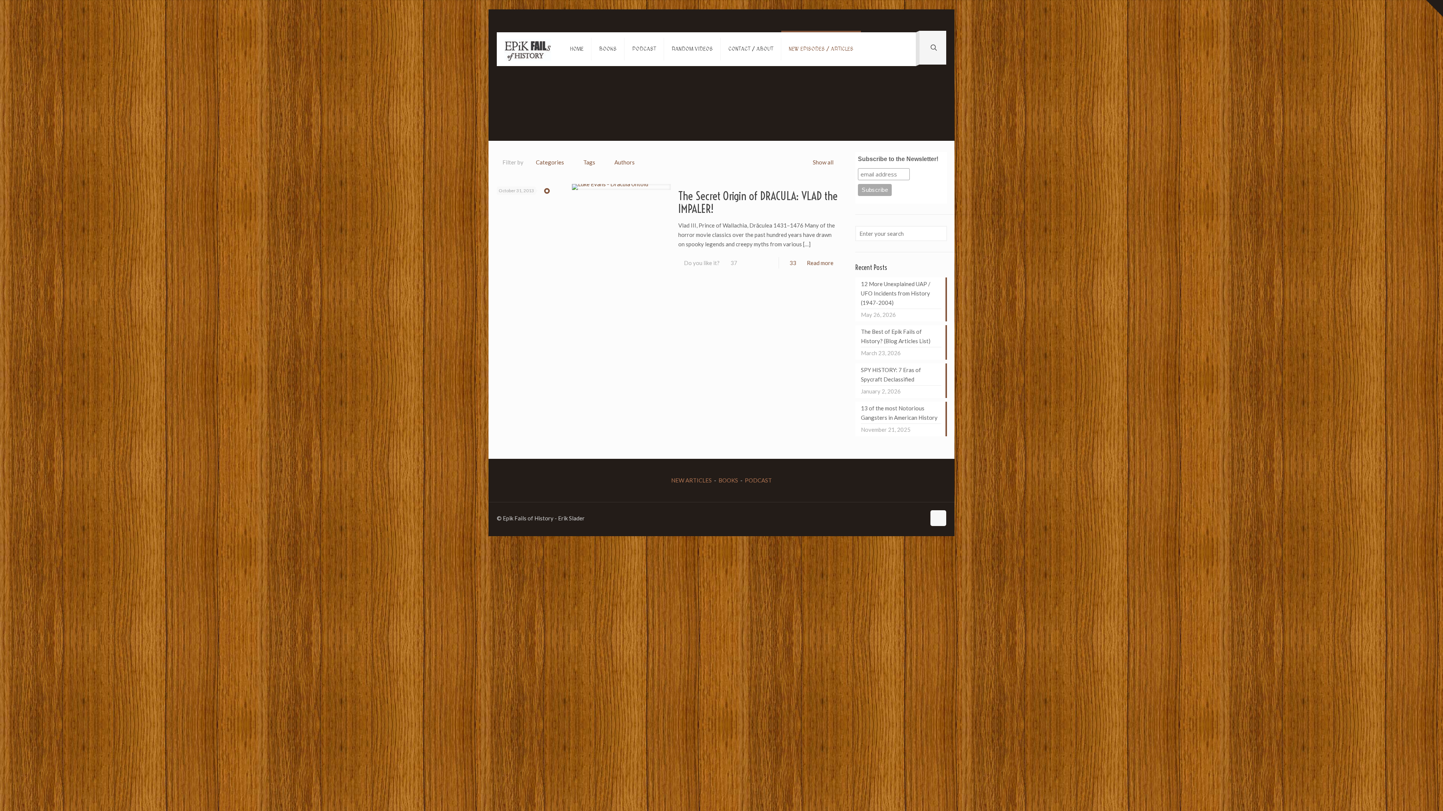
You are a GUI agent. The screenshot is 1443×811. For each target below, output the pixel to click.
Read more (820, 262)
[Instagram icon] (912, 518)
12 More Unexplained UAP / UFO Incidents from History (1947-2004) (895, 293)
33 (793, 262)
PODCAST (758, 480)
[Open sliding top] (1434, 8)
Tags (589, 162)
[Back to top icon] (938, 518)
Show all (823, 162)
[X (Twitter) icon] (896, 518)
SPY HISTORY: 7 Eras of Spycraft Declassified (891, 374)
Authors (624, 162)
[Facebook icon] (888, 518)
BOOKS (728, 480)
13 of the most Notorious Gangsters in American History (899, 413)
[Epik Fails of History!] (527, 49)
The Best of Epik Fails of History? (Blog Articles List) (895, 336)
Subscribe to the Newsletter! (898, 159)
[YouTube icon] (904, 518)
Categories (550, 162)
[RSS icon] (920, 518)
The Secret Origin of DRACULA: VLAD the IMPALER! (758, 202)
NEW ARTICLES (691, 480)
